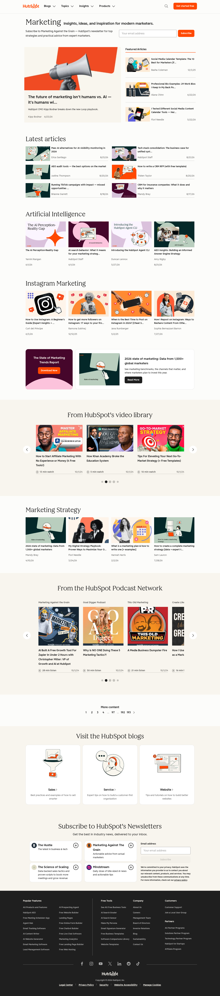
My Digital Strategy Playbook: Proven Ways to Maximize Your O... (87, 548)
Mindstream (101, 867)
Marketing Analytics (68, 939)
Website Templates (110, 944)
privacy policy (180, 880)
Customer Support (173, 907)
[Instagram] (91, 964)
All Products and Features (35, 907)
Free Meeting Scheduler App (36, 918)
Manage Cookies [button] (152, 985)
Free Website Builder (69, 913)
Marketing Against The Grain (108, 847)
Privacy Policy (86, 985)
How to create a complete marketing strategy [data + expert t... (174, 548)
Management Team (142, 918)
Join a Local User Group (176, 913)
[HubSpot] (110, 973)
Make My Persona (109, 923)
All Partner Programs (175, 928)
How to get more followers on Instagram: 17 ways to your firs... (86, 321)
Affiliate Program (173, 949)
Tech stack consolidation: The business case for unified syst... (163, 150)
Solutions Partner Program (177, 933)
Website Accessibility (125, 985)
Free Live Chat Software (70, 934)
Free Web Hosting (67, 949)
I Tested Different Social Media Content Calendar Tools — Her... (172, 110)
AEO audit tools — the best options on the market (78, 166)
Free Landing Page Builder (71, 944)
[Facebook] (82, 964)
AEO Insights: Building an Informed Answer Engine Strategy (173, 252)
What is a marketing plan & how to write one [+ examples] (130, 548)
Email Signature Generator (113, 928)
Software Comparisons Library (115, 939)
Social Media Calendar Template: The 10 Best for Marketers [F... (172, 61)
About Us (137, 907)
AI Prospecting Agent (69, 907)
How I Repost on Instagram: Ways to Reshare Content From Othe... (174, 321)
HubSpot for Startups (175, 944)
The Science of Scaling (53, 867)
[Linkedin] (119, 964)
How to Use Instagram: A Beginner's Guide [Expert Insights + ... (45, 321)
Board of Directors (141, 923)
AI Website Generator (33, 939)
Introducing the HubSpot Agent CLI (130, 250)
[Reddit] (129, 964)
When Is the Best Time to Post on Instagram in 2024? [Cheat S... (129, 321)
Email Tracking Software (34, 928)
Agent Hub (28, 923)
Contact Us (138, 944)
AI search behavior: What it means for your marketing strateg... (87, 252)
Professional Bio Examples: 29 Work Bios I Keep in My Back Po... (173, 86)
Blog (135, 934)
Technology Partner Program (178, 938)
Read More (133, 379)
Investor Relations (141, 928)
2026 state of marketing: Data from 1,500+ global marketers (45, 548)
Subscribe (165, 859)
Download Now (49, 370)
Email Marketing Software (35, 944)
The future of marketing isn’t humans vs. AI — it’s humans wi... (69, 99)
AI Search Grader (109, 913)
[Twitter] (110, 964)
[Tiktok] (138, 964)
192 (123, 712)
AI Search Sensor (108, 918)
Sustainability (139, 939)
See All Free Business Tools (113, 907)
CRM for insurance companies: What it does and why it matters (164, 186)
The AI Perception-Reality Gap (42, 250)
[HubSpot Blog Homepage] (31, 6)
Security (104, 985)
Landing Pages (66, 918)
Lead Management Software (36, 949)
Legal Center (66, 985)
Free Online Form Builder (70, 923)
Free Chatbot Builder (69, 928)
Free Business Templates (112, 934)
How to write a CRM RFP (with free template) (162, 166)
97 (113, 712)
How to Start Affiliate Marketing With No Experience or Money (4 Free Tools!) (58, 461)
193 (129, 712)
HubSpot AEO (29, 913)
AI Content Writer (31, 934)
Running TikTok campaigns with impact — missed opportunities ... (78, 186)
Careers (136, 913)
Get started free (185, 6)
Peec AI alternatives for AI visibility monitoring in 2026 (78, 150)
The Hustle (45, 845)
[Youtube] (101, 964)
